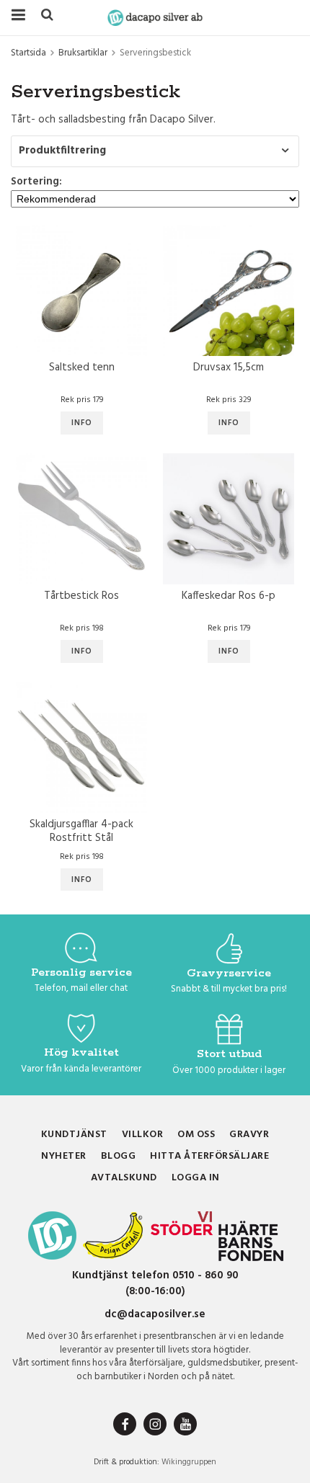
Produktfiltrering (62, 150)
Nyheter (64, 1156)
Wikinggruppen (188, 1462)
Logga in (196, 1178)
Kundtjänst (74, 1134)
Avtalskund (124, 1178)
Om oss (196, 1134)
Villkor (143, 1134)
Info (81, 423)
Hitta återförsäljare (209, 1156)
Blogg (118, 1156)
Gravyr (249, 1134)
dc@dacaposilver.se (155, 1314)
